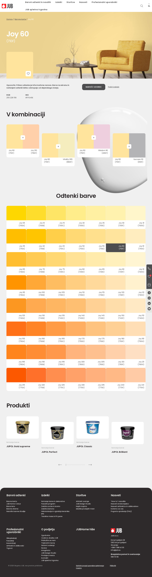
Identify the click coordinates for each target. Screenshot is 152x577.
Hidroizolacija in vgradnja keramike (55, 511)
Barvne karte (20, 19)
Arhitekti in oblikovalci (15, 546)
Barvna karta (11, 501)
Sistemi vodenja (48, 545)
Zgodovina (45, 535)
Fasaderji (10, 541)
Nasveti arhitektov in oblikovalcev (124, 506)
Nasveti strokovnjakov (120, 504)
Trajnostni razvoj (48, 543)
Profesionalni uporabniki (14, 530)
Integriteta (45, 550)
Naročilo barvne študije (15, 511)
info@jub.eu (116, 550)
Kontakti (44, 558)
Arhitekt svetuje (82, 501)
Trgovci (9, 548)
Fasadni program (48, 504)
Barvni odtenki (15, 495)
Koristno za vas (117, 509)
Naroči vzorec (94, 87)
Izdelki (45, 495)
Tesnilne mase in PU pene (51, 516)
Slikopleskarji (11, 538)
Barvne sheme (12, 509)
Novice (44, 548)
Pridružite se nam (48, 540)
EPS (42, 514)
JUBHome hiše (85, 529)
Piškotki (113, 565)
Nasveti (116, 495)
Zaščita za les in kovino (50, 506)
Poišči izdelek (113, 87)
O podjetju (48, 529)
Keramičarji (11, 543)
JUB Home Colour (13, 504)
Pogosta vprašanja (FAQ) (121, 511)
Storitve (81, 495)
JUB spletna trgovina (36, 9)
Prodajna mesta (48, 555)
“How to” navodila (118, 501)
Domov (9, 19)
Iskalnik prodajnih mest (85, 509)
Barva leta (10, 506)
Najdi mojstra (81, 506)
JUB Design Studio (83, 504)
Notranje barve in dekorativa (53, 501)
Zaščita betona (47, 509)
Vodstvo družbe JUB (49, 538)
